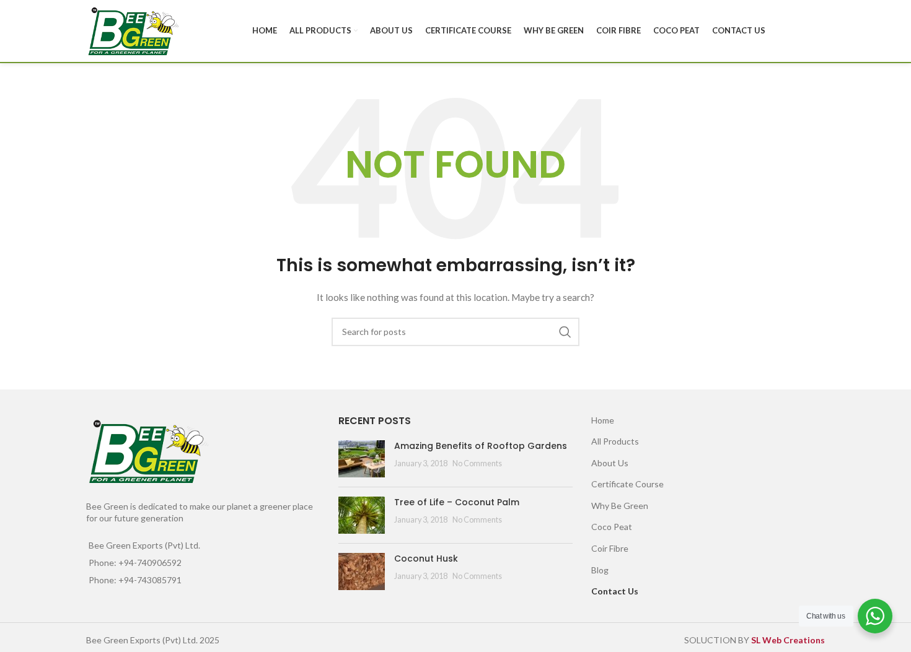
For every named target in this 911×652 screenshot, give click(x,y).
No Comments (477, 463)
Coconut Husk (426, 558)
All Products (615, 441)
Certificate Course (627, 484)
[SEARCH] (565, 332)
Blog (600, 570)
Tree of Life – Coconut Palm (456, 502)
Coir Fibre (609, 548)
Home (602, 420)
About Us (609, 463)
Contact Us (614, 591)
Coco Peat (611, 526)
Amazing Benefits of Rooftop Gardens (480, 446)
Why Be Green (619, 505)
